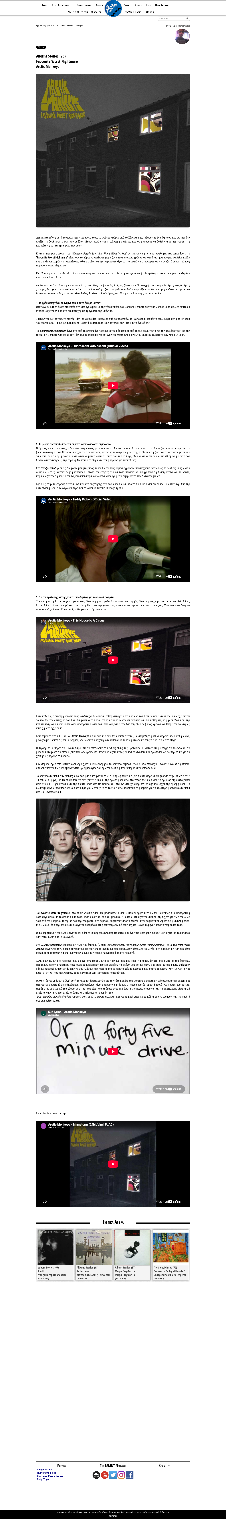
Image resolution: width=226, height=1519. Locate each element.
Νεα (44, 4)
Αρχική (39, 25)
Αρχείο (47, 25)
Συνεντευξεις (84, 4)
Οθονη (150, 11)
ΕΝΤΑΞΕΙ (113, 1516)
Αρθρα (99, 4)
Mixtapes (96, 11)
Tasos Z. (173, 25)
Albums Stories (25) (75, 25)
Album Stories (59, 25)
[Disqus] (113, 1327)
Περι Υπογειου (163, 4)
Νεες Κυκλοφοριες (62, 4)
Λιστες (127, 4)
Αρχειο (138, 4)
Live (148, 4)
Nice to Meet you (78, 11)
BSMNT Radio (133, 11)
